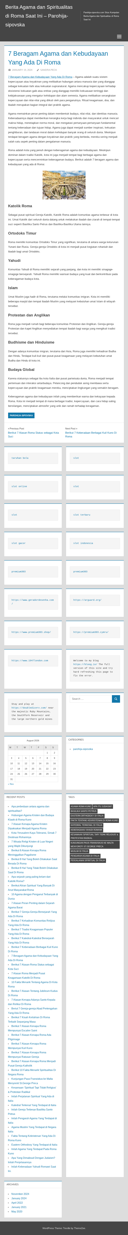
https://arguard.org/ (87, 600)
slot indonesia (83, 543)
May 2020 (16, 1211)
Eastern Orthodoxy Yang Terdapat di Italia (34, 1144)
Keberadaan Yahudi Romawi (86, 830)
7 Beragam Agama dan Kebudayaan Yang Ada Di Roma (40, 76)
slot (76, 458)
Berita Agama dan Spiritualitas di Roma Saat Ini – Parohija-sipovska (39, 15)
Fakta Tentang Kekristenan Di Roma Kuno (94, 820)
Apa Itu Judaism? (102, 806)
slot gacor (19, 543)
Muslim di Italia (79, 851)
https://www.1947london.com (30, 660)
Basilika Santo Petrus (83, 811)
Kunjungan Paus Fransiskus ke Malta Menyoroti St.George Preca (92, 845)
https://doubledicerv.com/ (29, 708)
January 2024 (19, 1198)
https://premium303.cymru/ (90, 632)
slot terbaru (81, 515)
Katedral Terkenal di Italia (86, 825)
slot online (19, 486)
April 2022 (17, 1202)
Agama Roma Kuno (81, 806)
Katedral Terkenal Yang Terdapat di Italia (33, 1105)
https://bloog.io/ (85, 664)
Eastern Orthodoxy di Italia (87, 816)
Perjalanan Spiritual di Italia (88, 860)
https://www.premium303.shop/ (31, 632)
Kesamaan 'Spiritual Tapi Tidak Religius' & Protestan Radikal (94, 836)
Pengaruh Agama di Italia (85, 856)
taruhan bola (20, 458)
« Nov (11, 784)
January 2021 (19, 1207)
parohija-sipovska (21, 415)
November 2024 (20, 1194)
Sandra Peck (48, 70)
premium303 (19, 571)
